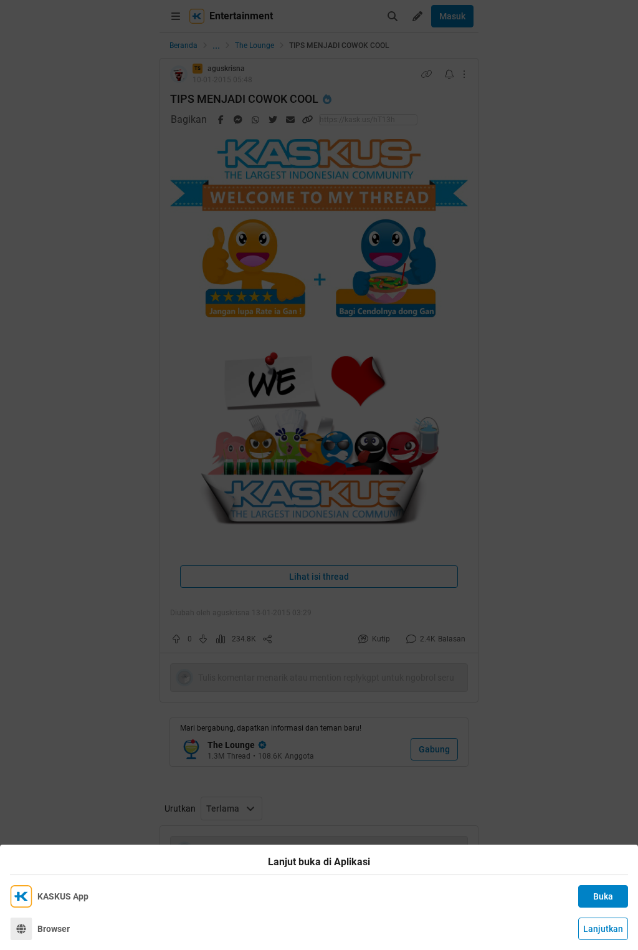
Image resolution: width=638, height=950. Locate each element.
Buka (603, 896)
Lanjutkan (603, 929)
